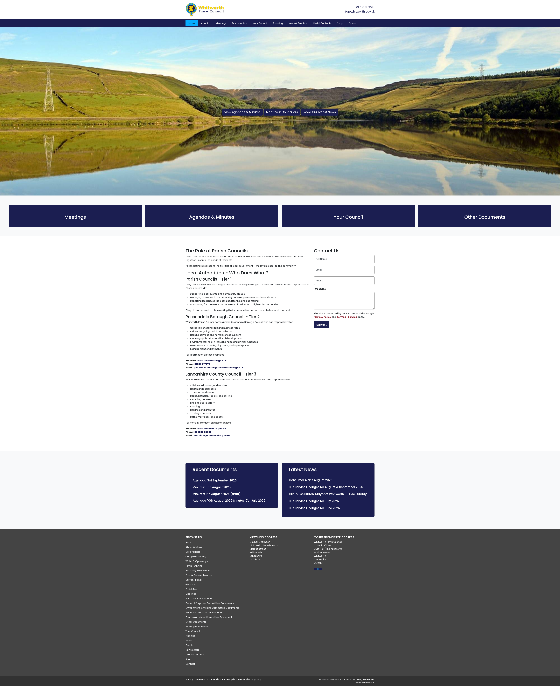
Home (191, 23)
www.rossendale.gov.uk (212, 360)
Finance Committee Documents (204, 612)
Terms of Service (347, 317)
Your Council (260, 23)
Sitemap (190, 679)
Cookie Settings (225, 679)
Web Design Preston (364, 682)
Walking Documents (197, 626)
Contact (353, 23)
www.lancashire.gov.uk (211, 428)
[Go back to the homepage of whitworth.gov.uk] (205, 9)
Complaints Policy (196, 556)
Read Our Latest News (319, 112)
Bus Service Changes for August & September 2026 (326, 487)
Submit (321, 325)
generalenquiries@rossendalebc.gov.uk (219, 367)
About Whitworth (195, 547)
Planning (278, 23)
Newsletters (192, 650)
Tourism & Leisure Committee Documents (209, 617)
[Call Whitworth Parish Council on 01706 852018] (316, 569)
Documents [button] (238, 23)
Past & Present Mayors (199, 575)
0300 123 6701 (202, 432)
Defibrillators (193, 552)
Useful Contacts (322, 23)
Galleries (191, 584)
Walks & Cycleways (197, 561)
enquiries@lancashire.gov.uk (212, 435)
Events (189, 645)
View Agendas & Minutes (242, 112)
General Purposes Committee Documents (210, 603)
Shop (340, 23)
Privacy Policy (322, 317)
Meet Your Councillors (282, 112)
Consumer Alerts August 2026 (310, 480)
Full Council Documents (199, 598)
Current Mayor (194, 580)
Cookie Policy (240, 679)
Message (320, 289)
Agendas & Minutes (211, 217)
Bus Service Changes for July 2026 (314, 501)
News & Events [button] (297, 23)
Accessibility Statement (206, 679)
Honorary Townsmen (198, 570)
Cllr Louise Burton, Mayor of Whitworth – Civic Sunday (328, 494)
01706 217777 (202, 364)
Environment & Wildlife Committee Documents (212, 608)
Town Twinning (194, 566)
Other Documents (484, 217)
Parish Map (192, 589)
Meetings (221, 23)
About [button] (204, 23)
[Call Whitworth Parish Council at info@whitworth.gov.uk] (320, 569)
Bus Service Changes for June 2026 (314, 508)
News (189, 640)
